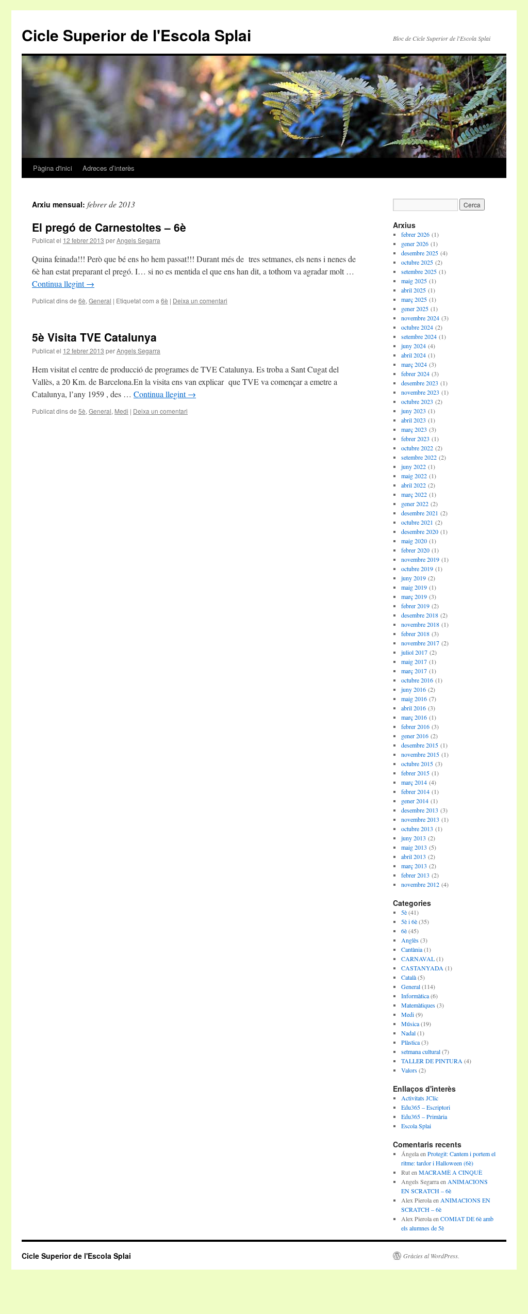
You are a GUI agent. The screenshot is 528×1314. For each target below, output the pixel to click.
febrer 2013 (415, 875)
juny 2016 (413, 689)
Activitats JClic (419, 1098)
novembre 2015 (420, 754)
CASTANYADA (422, 968)
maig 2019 (414, 587)
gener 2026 (414, 243)
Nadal (408, 1033)
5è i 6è (409, 921)
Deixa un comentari (200, 300)
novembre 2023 (420, 392)
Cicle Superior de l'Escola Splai (136, 35)
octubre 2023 (417, 401)
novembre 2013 (420, 819)
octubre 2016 (417, 680)
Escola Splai (416, 1126)
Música (410, 1023)
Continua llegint (63, 283)
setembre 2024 (419, 336)
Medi (121, 411)
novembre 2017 (420, 643)
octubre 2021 (417, 522)
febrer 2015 (415, 773)
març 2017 (414, 671)
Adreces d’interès (108, 168)
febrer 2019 (415, 606)
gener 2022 (414, 503)
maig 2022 (414, 476)
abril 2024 (413, 355)
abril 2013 (413, 856)
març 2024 (414, 364)
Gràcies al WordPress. (431, 1256)
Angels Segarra (138, 240)
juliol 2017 (414, 652)
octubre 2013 (417, 828)
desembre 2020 (419, 531)
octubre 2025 (417, 262)
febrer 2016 (415, 726)
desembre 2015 (419, 745)
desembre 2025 (419, 253)
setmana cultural (420, 1051)
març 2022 (414, 494)
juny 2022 (413, 466)
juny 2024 (413, 346)
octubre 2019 (417, 568)
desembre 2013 (419, 810)
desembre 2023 (419, 383)
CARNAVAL (418, 958)
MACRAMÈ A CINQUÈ (450, 1172)
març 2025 (414, 299)
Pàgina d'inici (52, 168)
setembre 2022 (419, 457)
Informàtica (415, 996)
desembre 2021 (419, 513)
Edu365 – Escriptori (425, 1107)
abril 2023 (413, 420)
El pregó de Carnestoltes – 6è (109, 227)
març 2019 (414, 596)
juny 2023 (413, 411)
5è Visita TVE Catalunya (94, 337)
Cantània (411, 949)
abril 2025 (413, 290)
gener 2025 (414, 308)
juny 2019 (413, 578)
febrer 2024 (415, 373)
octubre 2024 (417, 327)
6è (82, 300)
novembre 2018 (420, 624)
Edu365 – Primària (424, 1116)
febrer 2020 (415, 550)
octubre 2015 (417, 763)
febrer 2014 (415, 791)
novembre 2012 (420, 884)
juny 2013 (413, 838)
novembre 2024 (420, 318)
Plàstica (410, 1042)
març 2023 (414, 429)
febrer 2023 (415, 438)
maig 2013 (414, 847)
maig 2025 (414, 281)
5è (82, 411)
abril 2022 (413, 485)
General (100, 300)
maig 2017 (414, 661)
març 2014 (414, 782)
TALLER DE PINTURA (432, 1061)
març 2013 (414, 866)
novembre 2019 (420, 559)
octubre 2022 (417, 448)
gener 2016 (414, 736)
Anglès (410, 940)
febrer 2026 (415, 234)
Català (408, 977)
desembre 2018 (419, 615)
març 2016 (414, 717)
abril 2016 (413, 708)
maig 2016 (414, 698)
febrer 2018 (415, 633)
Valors (409, 1070)
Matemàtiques (418, 1005)
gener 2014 (414, 801)
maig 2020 (414, 541)
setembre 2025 (419, 271)
